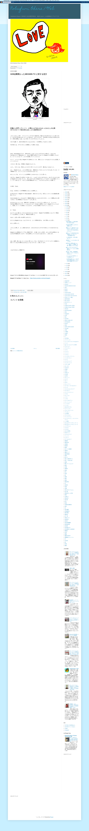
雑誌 (66, 480)
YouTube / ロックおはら (70, 726)
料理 (66, 543)
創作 (66, 494)
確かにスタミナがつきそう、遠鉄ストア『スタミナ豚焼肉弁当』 (72, 248)
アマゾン (67, 351)
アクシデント (68, 348)
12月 (67, 206)
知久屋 (66, 499)
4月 (67, 263)
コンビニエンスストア (69, 388)
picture (66, 323)
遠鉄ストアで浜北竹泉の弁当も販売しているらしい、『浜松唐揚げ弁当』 (72, 234)
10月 (67, 210)
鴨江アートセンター (69, 463)
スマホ (66, 393)
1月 (67, 269)
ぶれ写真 (67, 413)
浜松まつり (67, 517)
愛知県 (66, 440)
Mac (66, 317)
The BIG (66, 328)
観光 (66, 465)
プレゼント (67, 411)
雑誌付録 (67, 481)
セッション (67, 395)
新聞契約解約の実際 (74, 668)
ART (66, 287)
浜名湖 (66, 525)
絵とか (66, 457)
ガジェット (67, 377)
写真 (66, 486)
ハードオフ (67, 403)
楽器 (66, 462)
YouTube (15, 292)
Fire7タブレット (68, 302)
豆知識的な (67, 511)
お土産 (66, 374)
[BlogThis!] (29, 290)
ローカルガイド (68, 439)
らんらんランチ (68, 434)
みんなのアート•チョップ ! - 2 (71, 424)
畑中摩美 (67, 512)
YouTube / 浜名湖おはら (70, 725)
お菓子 (66, 369)
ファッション (68, 408)
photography (67, 321)
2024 (66, 195)
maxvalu (66, 318)
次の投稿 (12, 348)
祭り (66, 471)
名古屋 (66, 540)
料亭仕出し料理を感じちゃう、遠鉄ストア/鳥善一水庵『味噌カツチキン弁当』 (72, 244)
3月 (67, 265)
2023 (66, 197)
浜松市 (66, 520)
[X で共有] (30, 290)
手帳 (66, 488)
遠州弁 (66, 450)
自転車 (66, 485)
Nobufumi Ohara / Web (32, 9)
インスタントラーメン (69, 356)
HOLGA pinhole (68, 310)
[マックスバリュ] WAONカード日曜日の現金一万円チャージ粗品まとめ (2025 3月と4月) (74, 687)
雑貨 (66, 476)
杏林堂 (66, 444)
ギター (66, 382)
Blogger (51, 817)
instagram (67, 730)
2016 (66, 275)
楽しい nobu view (21, 292)
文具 (66, 532)
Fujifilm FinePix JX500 (70, 305)
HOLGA (66, 308)
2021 (66, 201)
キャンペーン (68, 384)
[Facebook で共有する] (31, 290)
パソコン (67, 405)
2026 (66, 192)
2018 (66, 271)
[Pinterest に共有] (32, 290)
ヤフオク (67, 427)
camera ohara (68, 292)
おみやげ (67, 367)
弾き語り (67, 498)
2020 (66, 203)
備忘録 (66, 514)
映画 (66, 447)
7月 (67, 216)
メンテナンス (68, 426)
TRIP (66, 330)
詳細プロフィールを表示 (69, 186)
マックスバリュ (68, 416)
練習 (66, 545)
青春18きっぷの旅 (69, 493)
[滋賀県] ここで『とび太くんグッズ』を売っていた (74, 601)
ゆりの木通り (68, 431)
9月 (67, 212)
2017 (66, 273)
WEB (66, 335)
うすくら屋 (67, 364)
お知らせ (67, 372)
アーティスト (68, 339)
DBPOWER (67, 299)
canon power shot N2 (69, 294)
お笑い (66, 370)
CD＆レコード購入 (69, 297)
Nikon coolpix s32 (68, 320)
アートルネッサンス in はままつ (72, 341)
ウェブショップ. (68, 362)
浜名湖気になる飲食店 (69, 529)
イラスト (67, 354)
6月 (67, 218)
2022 (66, 199)
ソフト (66, 397)
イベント (67, 352)
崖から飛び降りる (69, 458)
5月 (67, 220)
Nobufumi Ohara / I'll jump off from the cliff (71, 736)
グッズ (66, 387)
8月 (67, 214)
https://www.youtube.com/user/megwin (40, 278)
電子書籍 (67, 509)
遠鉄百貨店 (67, 453)
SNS (66, 325)
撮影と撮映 (72, 568)
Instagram (67, 313)
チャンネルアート (69, 400)
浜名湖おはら (68, 527)
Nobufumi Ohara (74, 174)
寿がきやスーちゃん (69, 489)
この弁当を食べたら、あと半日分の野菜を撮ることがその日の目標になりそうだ (72, 260)
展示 (66, 506)
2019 (66, 205)
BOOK (66, 290)
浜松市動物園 (68, 522)
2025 (66, 194)
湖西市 (66, 468)
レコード (67, 437)
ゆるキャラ (67, 432)
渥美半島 (67, 442)
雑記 (25, 292)
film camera (67, 300)
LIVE (66, 315)
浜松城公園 (67, 524)
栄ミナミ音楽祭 (68, 449)
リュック (67, 435)
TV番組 (66, 331)
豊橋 (66, 534)
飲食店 (66, 445)
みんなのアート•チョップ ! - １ (71, 422)
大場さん (67, 496)
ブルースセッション (69, 410)
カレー (66, 380)
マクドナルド (68, 415)
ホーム (35, 348)
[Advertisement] (35, 337)
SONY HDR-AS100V (69, 326)
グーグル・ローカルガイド (70, 385)
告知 (66, 470)
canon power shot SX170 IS (71, 295)
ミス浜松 (67, 421)
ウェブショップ (68, 361)
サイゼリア (67, 390)
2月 (67, 267)
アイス (66, 343)
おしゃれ (67, 366)
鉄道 (66, 502)
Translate (20, 68)
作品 (66, 473)
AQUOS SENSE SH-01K (70, 285)
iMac (66, 312)
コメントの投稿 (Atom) (18, 350)
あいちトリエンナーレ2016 (71, 344)
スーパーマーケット (69, 392)
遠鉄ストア (67, 452)
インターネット (68, 357)
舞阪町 (66, 530)
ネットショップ (68, 402)
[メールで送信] (28, 290)
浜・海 (66, 516)
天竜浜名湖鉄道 (68, 504)
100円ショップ (68, 282)
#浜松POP (67, 281)
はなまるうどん (68, 406)
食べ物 (66, 491)
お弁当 (66, 375)
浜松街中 (67, 519)
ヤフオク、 (67, 429)
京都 (66, 467)
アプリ (66, 349)
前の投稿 (58, 348)
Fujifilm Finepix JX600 (69, 307)
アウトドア (67, 346)
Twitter (66, 333)
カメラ (66, 379)
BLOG (66, 289)
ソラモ (66, 398)
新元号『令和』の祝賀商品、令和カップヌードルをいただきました (72, 253)
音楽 (66, 455)
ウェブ (66, 359)
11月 (67, 208)
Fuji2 (66, 303)
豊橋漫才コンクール (69, 537)
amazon (66, 284)
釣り (66, 501)
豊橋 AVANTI (67, 535)
